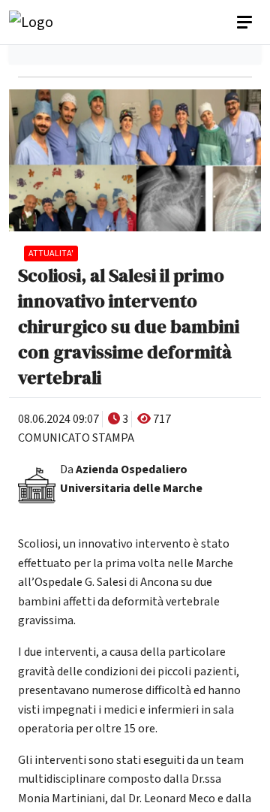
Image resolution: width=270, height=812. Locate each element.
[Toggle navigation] (246, 23)
